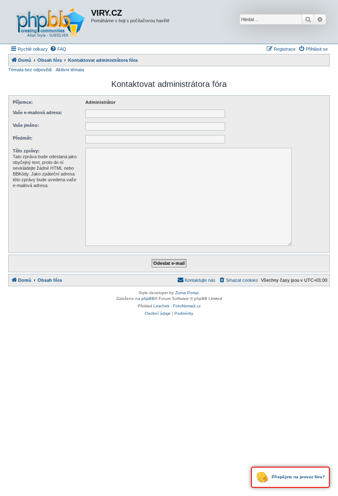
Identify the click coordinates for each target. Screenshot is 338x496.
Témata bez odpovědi (30, 69)
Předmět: (23, 138)
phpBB (148, 298)
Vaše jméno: (26, 125)
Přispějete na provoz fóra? (297, 477)
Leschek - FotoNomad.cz (177, 306)
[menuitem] (58, 49)
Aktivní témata (70, 69)
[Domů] (50, 22)
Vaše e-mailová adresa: (37, 112)
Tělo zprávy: (26, 150)
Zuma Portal (186, 292)
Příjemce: (23, 102)
